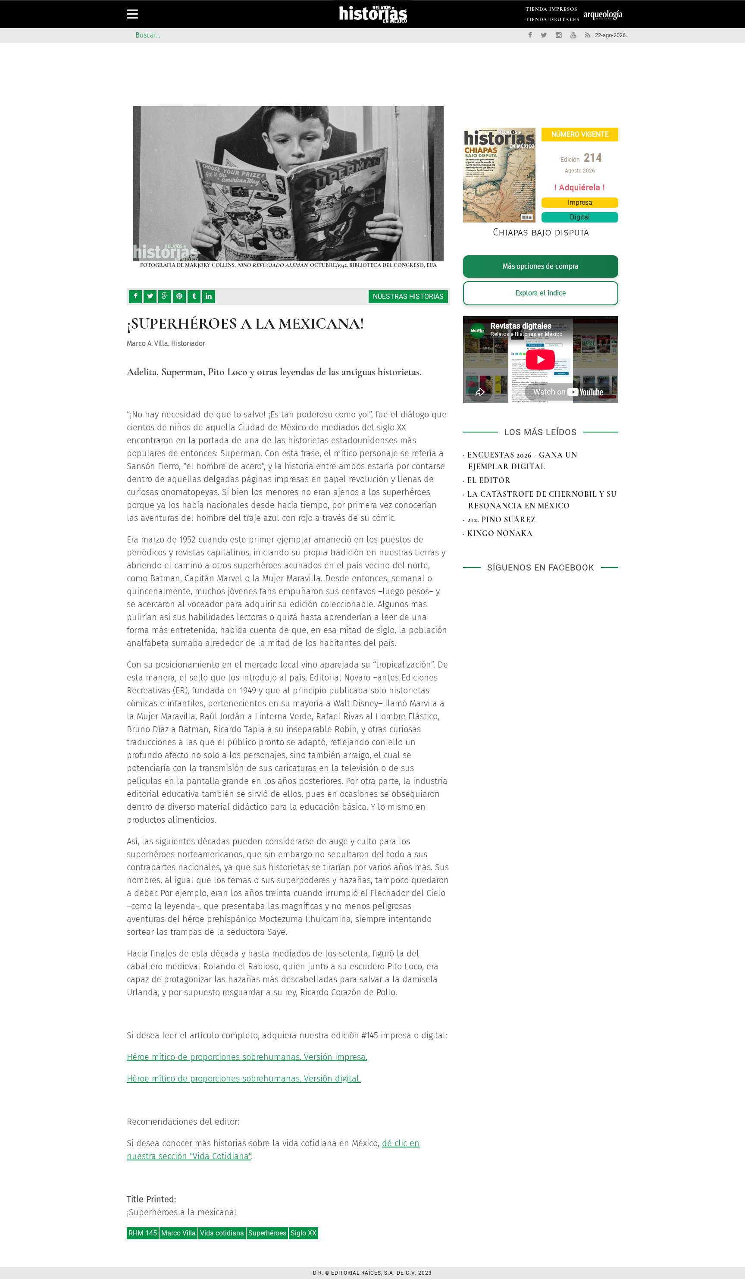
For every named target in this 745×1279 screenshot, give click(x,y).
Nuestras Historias (408, 296)
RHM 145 (142, 1233)
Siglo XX (303, 1233)
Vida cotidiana (222, 1233)
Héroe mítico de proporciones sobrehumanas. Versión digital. (244, 1078)
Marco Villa (178, 1233)
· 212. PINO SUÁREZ (499, 519)
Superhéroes (267, 1233)
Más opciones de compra (541, 266)
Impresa (580, 202)
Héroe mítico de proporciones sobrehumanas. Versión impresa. (247, 1057)
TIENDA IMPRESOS (551, 10)
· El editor (487, 480)
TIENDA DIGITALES (552, 20)
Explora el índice (541, 293)
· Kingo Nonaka (498, 533)
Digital (580, 217)
